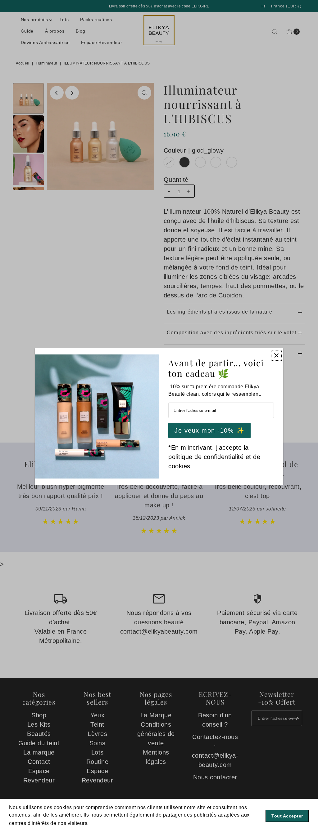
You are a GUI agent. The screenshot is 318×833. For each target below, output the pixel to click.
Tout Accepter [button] (287, 815)
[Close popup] (276, 355)
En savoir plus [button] (108, 823)
